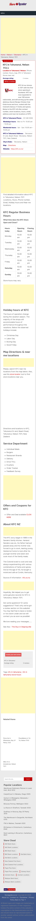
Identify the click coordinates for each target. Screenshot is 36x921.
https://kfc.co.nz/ (17, 149)
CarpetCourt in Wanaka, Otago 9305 (17, 794)
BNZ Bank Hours (10, 851)
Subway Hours (25, 871)
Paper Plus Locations (11, 871)
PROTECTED (12, 889)
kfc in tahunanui (14, 672)
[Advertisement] (18, 36)
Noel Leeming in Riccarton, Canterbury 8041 (18, 834)
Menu (3, 13)
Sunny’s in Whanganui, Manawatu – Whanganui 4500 (16, 799)
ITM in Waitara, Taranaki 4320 (14, 823)
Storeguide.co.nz (11, 895)
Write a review (10, 81)
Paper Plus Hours (10, 868)
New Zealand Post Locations (14, 864)
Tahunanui (17, 55)
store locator (15, 374)
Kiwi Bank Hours (26, 854)
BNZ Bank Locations (11, 854)
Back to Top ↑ (20, 900)
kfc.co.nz (26, 578)
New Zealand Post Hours (12, 861)
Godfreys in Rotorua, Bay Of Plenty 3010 (16, 813)
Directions (12, 145)
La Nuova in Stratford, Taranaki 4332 (17, 808)
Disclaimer (23, 897)
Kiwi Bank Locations (11, 857)
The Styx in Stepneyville (21, 627)
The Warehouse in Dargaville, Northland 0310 (18, 818)
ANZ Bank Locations (11, 847)
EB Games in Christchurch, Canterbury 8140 (17, 828)
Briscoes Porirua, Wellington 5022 (16, 804)
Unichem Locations (23, 875)
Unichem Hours (9, 875)
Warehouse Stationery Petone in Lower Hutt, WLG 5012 (18, 789)
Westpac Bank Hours (11, 878)
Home (3, 55)
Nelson (9, 55)
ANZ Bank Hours (10, 844)
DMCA (5, 889)
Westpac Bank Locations (12, 882)
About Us (5, 897)
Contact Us (14, 897)
